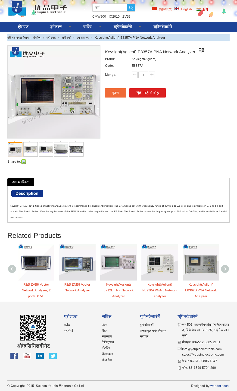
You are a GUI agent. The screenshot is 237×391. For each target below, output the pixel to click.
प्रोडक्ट (56, 26)
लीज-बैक (107, 360)
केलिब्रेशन (108, 342)
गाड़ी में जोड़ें (151, 93)
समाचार (144, 336)
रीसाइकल (107, 354)
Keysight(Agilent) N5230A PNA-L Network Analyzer (159, 290)
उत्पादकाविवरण (20, 182)
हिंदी (205, 9)
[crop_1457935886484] (38, 8)
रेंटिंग (104, 330)
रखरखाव (107, 336)
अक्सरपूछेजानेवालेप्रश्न (153, 330)
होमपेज (23, 26)
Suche (131, 7)
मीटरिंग (106, 348)
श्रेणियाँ (68, 330)
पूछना (115, 93)
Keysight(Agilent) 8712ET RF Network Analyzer (119, 290)
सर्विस (87, 26)
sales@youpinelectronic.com (203, 354)
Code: (109, 65)
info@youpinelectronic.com (202, 349)
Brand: (110, 59)
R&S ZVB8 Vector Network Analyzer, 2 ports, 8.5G (36, 290)
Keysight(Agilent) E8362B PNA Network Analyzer (201, 290)
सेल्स (104, 325)
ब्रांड (67, 325)
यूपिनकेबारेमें (123, 26)
